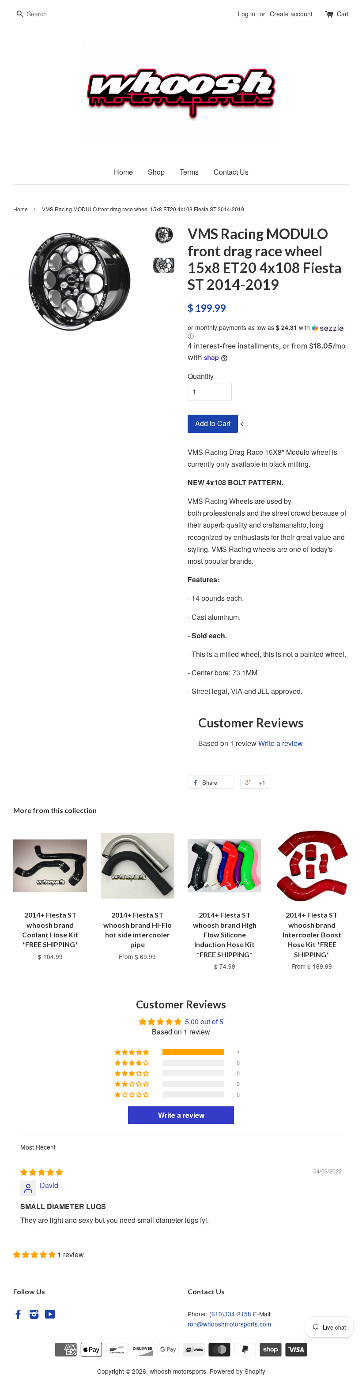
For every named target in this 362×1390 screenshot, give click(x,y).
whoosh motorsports (178, 1371)
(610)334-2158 (230, 1313)
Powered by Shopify (237, 1371)
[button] (268, 332)
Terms (189, 172)
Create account (291, 13)
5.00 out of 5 (204, 1021)
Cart (343, 13)
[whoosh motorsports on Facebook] (18, 1315)
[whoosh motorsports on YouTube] (50, 1315)
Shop (156, 172)
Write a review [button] (181, 1115)
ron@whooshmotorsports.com (229, 1323)
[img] (41, 1172)
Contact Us (231, 172)
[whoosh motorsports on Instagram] (34, 1315)
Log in (246, 13)
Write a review (280, 743)
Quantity (201, 376)
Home (123, 172)
